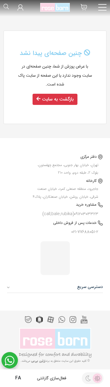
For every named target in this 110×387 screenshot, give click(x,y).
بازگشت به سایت (57, 99)
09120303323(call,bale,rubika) (70, 213)
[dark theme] (88, 378)
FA (17, 378)
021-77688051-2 (84, 231)
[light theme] (97, 378)
